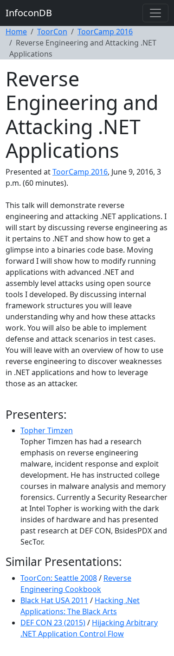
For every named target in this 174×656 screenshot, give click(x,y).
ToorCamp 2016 (105, 31)
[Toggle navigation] (155, 13)
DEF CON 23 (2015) (52, 622)
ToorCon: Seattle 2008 (58, 578)
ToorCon (52, 31)
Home (16, 31)
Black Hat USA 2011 (54, 600)
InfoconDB (29, 12)
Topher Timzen (46, 430)
